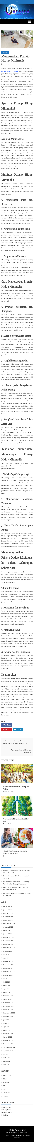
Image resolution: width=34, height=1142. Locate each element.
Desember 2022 (8, 1003)
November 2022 (9, 1006)
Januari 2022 (7, 1037)
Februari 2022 (8, 1033)
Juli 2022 (6, 1020)
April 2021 (6, 1064)
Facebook (7, 725)
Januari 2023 (7, 999)
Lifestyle (5, 52)
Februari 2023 (8, 996)
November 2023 (9, 965)
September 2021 (9, 1047)
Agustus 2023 (8, 975)
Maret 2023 (7, 992)
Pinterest (7, 729)
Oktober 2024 (8, 944)
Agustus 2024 (8, 951)
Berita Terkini (7, 1075)
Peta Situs (4, 1115)
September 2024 (9, 948)
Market (5, 1086)
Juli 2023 (6, 978)
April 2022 (6, 1027)
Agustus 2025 (8, 927)
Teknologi (6, 1093)
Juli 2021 (6, 1054)
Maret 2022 (7, 1030)
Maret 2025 (7, 930)
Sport (5, 1089)
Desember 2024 (8, 937)
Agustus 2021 (8, 1051)
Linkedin (19, 729)
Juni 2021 (6, 1058)
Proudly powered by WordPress (17, 1133)
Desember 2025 (8, 913)
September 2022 (9, 1013)
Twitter (18, 725)
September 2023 (9, 972)
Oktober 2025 (8, 920)
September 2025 (9, 923)
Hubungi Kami (6, 1110)
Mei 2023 (6, 985)
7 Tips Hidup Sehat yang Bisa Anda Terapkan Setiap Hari (15, 852)
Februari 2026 (8, 906)
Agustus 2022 (8, 1016)
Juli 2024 (6, 954)
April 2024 (6, 958)
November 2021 (9, 1044)
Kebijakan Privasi (7, 1112)
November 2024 (9, 941)
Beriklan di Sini (6, 1107)
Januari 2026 (7, 910)
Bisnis (5, 1079)
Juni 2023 (6, 982)
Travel (5, 1096)
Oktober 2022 (8, 1009)
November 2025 (9, 917)
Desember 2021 (8, 1040)
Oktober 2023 (8, 968)
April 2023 (6, 989)
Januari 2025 (7, 934)
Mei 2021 (6, 1061)
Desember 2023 (8, 961)
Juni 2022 (6, 1023)
